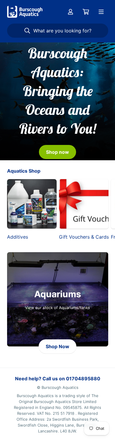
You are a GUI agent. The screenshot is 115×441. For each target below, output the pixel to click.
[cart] (86, 12)
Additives (17, 237)
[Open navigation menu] (101, 12)
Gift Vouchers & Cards (84, 237)
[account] (70, 12)
